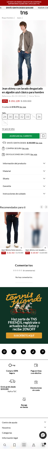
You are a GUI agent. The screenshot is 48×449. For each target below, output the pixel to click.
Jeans (19, 18)
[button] (5, 445)
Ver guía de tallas (8, 129)
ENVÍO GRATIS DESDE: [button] (24, 143)
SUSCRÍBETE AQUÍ (24, 340)
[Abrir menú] (24, 445)
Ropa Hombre (7, 18)
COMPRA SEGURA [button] (17, 148)
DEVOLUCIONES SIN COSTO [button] (21, 154)
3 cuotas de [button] (14, 107)
